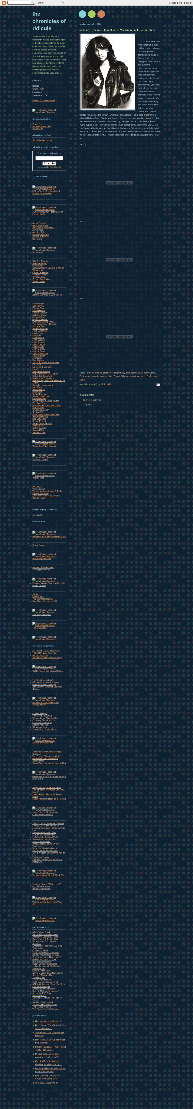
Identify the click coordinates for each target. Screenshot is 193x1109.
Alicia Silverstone (40, 225)
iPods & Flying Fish (41, 971)
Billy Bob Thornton (40, 261)
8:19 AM (107, 384)
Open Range (38, 596)
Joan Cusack (38, 340)
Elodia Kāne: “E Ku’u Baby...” (45, 729)
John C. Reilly (38, 349)
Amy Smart (37, 230)
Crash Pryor (38, 89)
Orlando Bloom (39, 398)
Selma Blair (37, 426)
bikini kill (98, 373)
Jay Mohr (36, 335)
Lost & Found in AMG (42, 980)
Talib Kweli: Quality (40, 857)
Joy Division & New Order (44, 832)
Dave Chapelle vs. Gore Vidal (45, 952)
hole (128, 373)
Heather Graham (40, 328)
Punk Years (85, 376)
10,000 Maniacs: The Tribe (44, 653)
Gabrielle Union (39, 315)
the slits (108, 376)
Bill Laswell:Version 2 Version (45, 682)
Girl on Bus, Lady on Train (44, 959)
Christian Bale (38, 277)
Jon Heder (37, 358)
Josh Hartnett (38, 355)
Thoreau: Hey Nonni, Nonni (44, 1004)
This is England (39, 628)
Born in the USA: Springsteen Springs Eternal (45, 703)
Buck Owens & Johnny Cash (45, 939)
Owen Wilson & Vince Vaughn (45, 401)
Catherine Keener (40, 272)
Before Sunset (38, 545)
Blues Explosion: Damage (44, 684)
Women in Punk (144, 376)
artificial (90, 373)
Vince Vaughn (38, 489)
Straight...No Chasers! (42, 1002)
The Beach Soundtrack (43, 680)
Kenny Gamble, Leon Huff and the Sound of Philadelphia (47, 974)
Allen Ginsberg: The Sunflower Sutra (49, 536)
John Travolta (38, 344)
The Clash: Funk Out (42, 716)
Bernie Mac (37, 252)
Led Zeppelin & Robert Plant (45, 837)
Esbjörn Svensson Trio (42, 743)
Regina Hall (37, 412)
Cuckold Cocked (40, 950)
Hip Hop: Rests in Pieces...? (48, 1021)
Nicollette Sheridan (40, 396)
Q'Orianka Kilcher (40, 410)
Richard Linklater (40, 416)
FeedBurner (55, 167)
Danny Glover (38, 281)
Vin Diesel (36, 487)
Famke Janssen (39, 313)
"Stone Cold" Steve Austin (44, 446)
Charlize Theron (39, 275)
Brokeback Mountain (41, 558)
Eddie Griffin (38, 306)
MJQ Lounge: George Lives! (45, 982)
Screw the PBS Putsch (42, 993)
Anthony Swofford (40, 234)
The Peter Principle (41, 986)
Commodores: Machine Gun (45, 718)
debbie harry (119, 373)
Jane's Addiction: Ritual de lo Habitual (49, 799)
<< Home (87, 405)
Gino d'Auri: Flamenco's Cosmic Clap (49, 763)
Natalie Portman (39, 394)
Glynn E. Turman (40, 319)
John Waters (38, 346)
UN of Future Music (41, 886)
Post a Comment (93, 400)
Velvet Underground (41, 888)
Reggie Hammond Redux (43, 989)
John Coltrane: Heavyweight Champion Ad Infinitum (45, 813)
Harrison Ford (38, 326)
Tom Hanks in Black (41, 1007)
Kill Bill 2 (36, 594)
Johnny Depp (38, 351)
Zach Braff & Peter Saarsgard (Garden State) (46, 497)
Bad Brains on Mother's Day (45, 934)
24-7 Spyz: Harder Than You (45, 651)
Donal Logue (38, 304)
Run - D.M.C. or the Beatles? (45, 991)
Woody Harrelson (40, 493)
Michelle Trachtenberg (42, 385)
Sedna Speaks (39, 995)
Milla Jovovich (38, 389)
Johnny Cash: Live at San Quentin (48, 823)
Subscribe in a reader (42, 140)
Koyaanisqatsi (38, 977)
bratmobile (108, 373)
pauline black (137, 373)
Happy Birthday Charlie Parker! (46, 787)
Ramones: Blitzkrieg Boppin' (45, 848)
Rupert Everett (39, 421)
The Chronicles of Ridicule (49, 21)
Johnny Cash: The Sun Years (45, 826)
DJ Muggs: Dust (39, 727)
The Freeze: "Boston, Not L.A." (46, 756)
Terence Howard (40, 459)
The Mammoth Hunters (43, 599)
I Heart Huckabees (41, 570)
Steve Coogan (38, 432)
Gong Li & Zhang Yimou (43, 322)
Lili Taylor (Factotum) (42, 367)
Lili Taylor (36, 365)
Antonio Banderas (40, 237)
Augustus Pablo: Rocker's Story (47, 657)
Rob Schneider (39, 419)
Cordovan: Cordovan (42, 722)
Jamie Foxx (37, 333)
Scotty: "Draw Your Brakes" (45, 850)
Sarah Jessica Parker (42, 423)
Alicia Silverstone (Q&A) (43, 227)
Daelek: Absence (40, 725)
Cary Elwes (37, 265)
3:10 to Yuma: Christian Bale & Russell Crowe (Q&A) (46, 192)
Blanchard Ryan (39, 263)
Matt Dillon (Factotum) (42, 376)
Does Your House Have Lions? (46, 957)
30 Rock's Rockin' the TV (46, 1083)
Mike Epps (37, 387)
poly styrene (149, 373)
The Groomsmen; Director (44, 324)
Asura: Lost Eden (40, 655)
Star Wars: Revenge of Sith (44, 601)
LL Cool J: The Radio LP (43, 835)
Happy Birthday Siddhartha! (44, 964)
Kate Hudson (38, 360)
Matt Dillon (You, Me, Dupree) (45, 374)
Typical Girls (119, 376)
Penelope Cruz (39, 403)
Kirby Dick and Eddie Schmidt (45, 362)
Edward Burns (38, 308)
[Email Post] (158, 385)
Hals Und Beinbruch (41, 961)
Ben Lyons (37, 239)
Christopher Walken (41, 279)
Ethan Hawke (38, 310)
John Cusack (38, 342)
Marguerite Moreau (41, 371)
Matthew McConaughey (43, 378)
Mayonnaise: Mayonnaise (44, 839)
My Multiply (37, 128)
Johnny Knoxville (40, 353)
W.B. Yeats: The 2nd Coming (45, 1009)
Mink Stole (37, 392)
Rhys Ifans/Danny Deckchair (45, 414)
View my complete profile (43, 100)
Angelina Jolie (38, 232)
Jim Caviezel (38, 337)
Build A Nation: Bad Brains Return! (47, 671)
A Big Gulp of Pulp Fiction (43, 932)
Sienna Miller (38, 430)
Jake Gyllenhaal (39, 331)
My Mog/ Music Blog (41, 126)
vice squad (131, 376)
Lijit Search (37, 515)
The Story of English (41, 614)
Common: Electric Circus (43, 720)
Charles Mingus (39, 713)
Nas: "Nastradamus (41, 841)
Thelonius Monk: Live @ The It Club (48, 875)
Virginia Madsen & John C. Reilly (47, 491)
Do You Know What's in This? (45, 955)
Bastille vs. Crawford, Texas (45, 937)
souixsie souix (97, 376)
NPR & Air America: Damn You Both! (48, 984)
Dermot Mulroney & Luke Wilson (47, 295)
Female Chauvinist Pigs (43, 567)
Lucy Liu (36, 369)
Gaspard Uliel (38, 317)
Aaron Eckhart (39, 223)
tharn (148, 115)
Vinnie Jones (38, 478)
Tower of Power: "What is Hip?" (46, 884)
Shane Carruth (39, 428)
